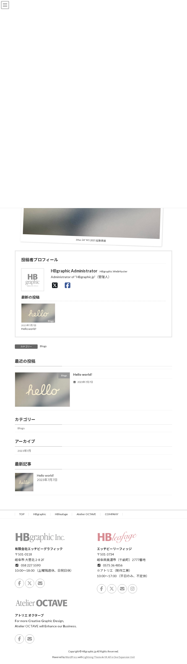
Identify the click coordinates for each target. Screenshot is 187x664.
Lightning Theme (92, 657)
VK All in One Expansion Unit (119, 657)
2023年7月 (24, 450)
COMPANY (111, 514)
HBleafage (61, 514)
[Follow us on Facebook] (19, 583)
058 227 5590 (30, 565)
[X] (56, 285)
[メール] (40, 583)
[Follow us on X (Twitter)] (29, 583)
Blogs (51, 321)
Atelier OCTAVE (86, 514)
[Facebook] (69, 285)
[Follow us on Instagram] (132, 588)
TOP (21, 514)
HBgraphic (39, 514)
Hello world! (28, 329)
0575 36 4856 (112, 565)
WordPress (71, 657)
